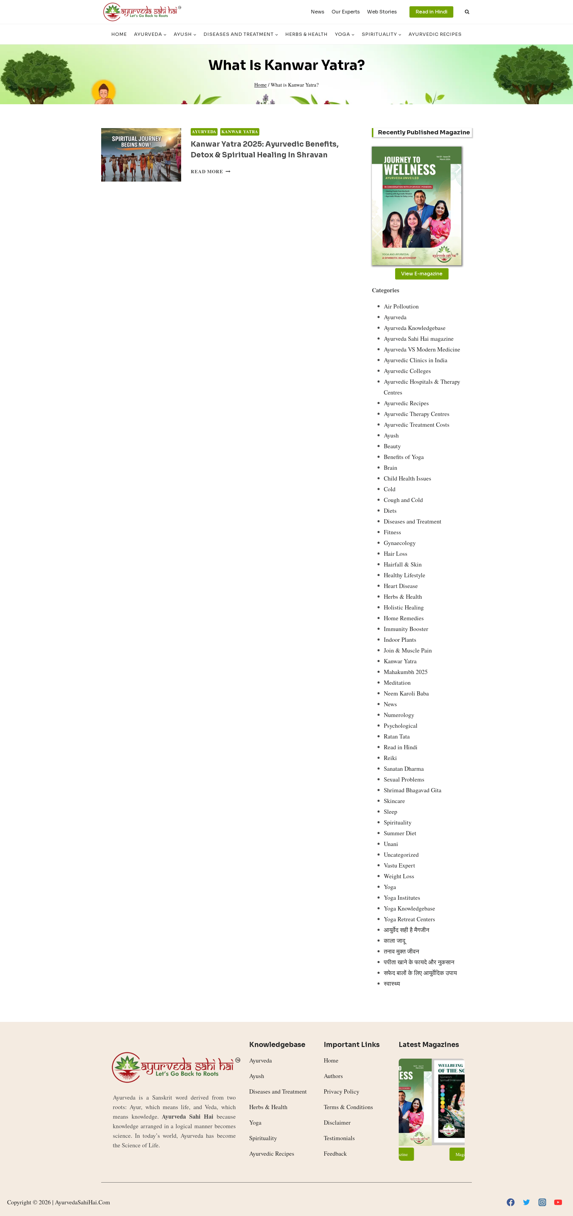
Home (119, 34)
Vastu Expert (399, 865)
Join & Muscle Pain (408, 650)
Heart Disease (401, 586)
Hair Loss (395, 553)
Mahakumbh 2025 (406, 672)
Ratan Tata (397, 736)
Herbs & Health (306, 34)
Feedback (335, 1153)
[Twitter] (526, 1202)
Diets (390, 510)
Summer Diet (400, 833)
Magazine (432, 1154)
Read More (210, 171)
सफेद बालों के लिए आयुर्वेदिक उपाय (420, 973)
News (317, 12)
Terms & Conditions (348, 1107)
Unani (391, 844)
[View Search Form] (467, 12)
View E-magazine (422, 274)
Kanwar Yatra (239, 131)
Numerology (399, 715)
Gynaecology (400, 543)
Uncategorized (401, 854)
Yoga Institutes (402, 897)
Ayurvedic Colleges (407, 371)
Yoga (390, 887)
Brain (390, 467)
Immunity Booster (406, 629)
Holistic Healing (404, 607)
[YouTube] (558, 1202)
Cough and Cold (403, 500)
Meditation (397, 682)
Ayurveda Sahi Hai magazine (419, 338)
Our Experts (346, 12)
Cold (389, 489)
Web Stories (382, 12)
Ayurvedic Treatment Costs (416, 424)
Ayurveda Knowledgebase (415, 328)
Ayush (391, 435)
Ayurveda (204, 131)
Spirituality (398, 822)
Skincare (394, 801)
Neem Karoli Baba (406, 693)
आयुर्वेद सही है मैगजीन (406, 930)
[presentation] (141, 155)
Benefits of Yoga (404, 457)
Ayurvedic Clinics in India (415, 360)
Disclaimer (337, 1122)
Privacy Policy (341, 1091)
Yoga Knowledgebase (409, 908)
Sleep (390, 811)
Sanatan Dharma (404, 768)
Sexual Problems (404, 779)
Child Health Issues (407, 478)
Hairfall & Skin (403, 564)
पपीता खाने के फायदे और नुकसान (419, 962)
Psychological (401, 725)
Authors (333, 1076)
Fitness (392, 532)
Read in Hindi (431, 12)
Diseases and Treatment (412, 521)
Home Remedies (404, 618)
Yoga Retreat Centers (409, 919)
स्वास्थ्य (392, 983)
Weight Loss (399, 876)
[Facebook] (510, 1202)
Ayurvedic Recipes (435, 34)
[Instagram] (542, 1202)
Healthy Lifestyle (404, 575)
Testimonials (339, 1138)
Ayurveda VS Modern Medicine (422, 349)
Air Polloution (401, 306)
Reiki (390, 758)
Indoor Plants (400, 639)
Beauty (392, 446)
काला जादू (394, 940)
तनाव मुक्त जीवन (401, 951)
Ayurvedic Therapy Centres (416, 414)
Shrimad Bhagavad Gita (412, 790)
